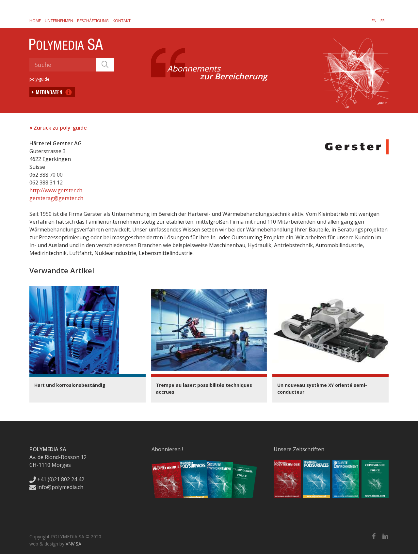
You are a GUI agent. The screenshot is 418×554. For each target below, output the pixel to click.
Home (35, 21)
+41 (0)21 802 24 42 (60, 479)
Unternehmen (59, 21)
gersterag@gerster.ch (56, 198)
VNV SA (73, 544)
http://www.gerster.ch (55, 190)
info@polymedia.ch (60, 487)
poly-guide (39, 79)
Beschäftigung (93, 21)
